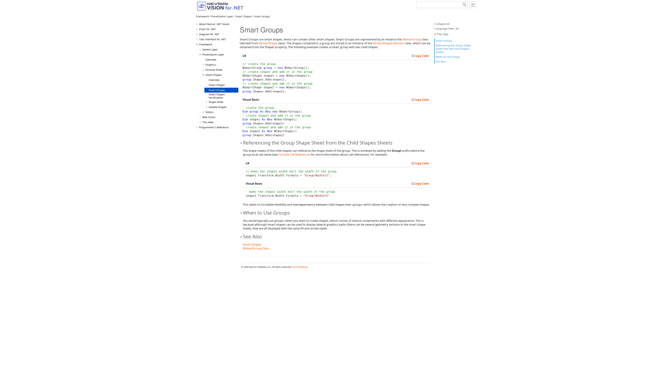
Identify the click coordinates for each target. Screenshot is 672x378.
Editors (209, 112)
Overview (210, 59)
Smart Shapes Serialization (217, 96)
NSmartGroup (411, 39)
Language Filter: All (447, 28)
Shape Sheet (216, 102)
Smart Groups (444, 40)
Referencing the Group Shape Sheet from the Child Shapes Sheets (453, 49)
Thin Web (208, 122)
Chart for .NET (207, 29)
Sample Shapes (218, 107)
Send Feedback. (300, 266)
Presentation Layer (213, 54)
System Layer (210, 49)
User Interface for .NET (212, 39)
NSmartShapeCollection (388, 43)
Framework (205, 44)
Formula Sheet (213, 69)
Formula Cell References (294, 154)
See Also (441, 61)
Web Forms (208, 117)
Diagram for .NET (209, 34)
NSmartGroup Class (256, 248)
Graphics (210, 64)
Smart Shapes (213, 74)
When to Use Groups (448, 56)
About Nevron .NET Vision (214, 24)
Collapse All (442, 24)
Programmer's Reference (214, 127)
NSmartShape (268, 43)
